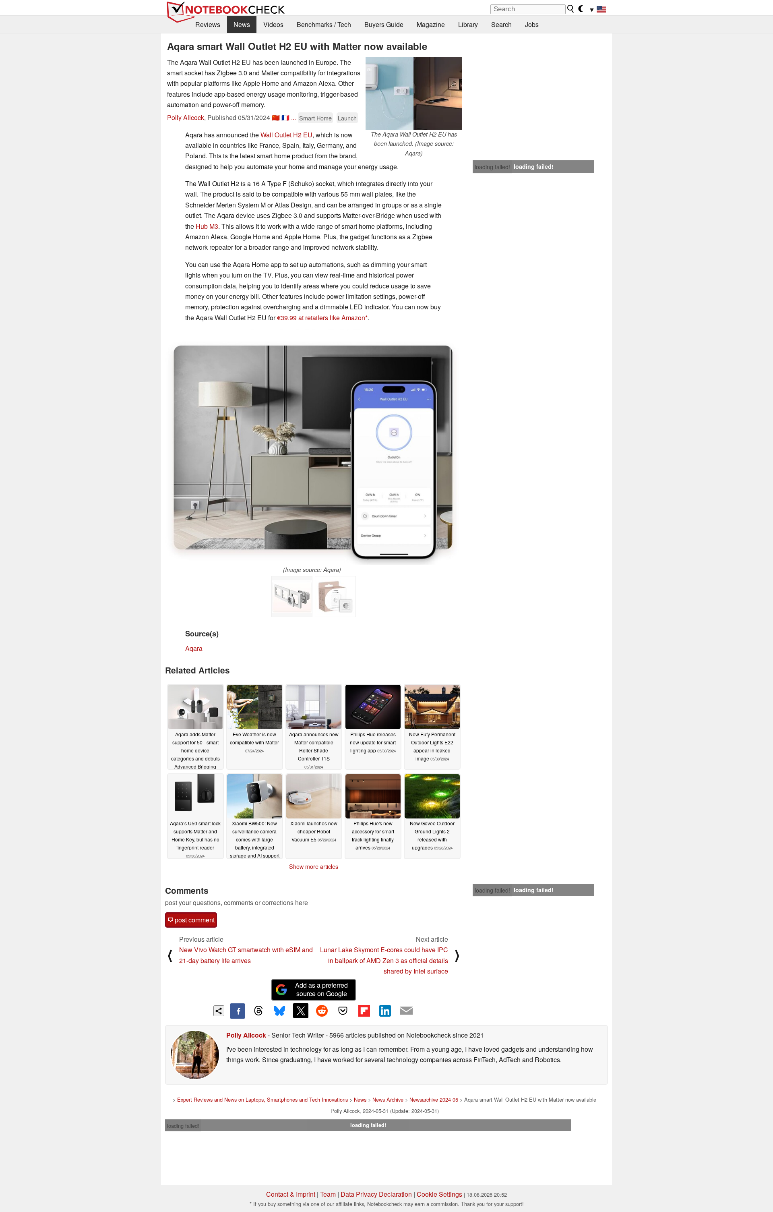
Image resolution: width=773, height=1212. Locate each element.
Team (328, 1194)
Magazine (431, 24)
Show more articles (313, 866)
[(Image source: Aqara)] (312, 447)
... (293, 117)
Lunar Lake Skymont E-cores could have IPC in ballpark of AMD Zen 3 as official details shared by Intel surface (384, 960)
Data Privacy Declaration (376, 1194)
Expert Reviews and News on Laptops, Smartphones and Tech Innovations (262, 1099)
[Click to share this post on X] (300, 1010)
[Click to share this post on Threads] (258, 1011)
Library (468, 24)
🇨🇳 (276, 117)
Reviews (207, 24)
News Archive (387, 1099)
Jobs (532, 24)
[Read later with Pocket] (343, 1010)
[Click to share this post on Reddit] (321, 1010)
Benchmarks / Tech (324, 24)
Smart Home (315, 118)
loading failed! (492, 167)
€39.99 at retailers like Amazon (321, 317)
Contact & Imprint (290, 1194)
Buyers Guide (383, 24)
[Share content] (218, 1010)
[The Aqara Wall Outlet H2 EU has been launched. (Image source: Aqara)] (414, 93)
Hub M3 (207, 226)
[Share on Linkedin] (385, 1010)
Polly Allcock (185, 117)
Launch (347, 118)
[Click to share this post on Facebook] (237, 1011)
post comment (194, 919)
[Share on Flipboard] (364, 1010)
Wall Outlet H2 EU (286, 134)
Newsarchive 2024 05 (433, 1099)
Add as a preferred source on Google (321, 989)
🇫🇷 (285, 117)
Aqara (194, 648)
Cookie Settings (439, 1194)
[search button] (571, 9)
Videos (273, 24)
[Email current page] (406, 1011)
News (242, 24)
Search (501, 24)
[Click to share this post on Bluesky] (279, 1011)
